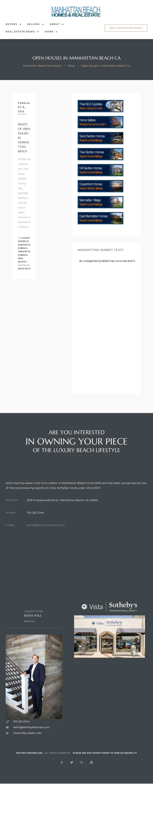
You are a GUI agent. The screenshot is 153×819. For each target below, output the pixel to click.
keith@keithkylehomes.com (46, 525)
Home (49, 31)
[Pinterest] (91, 762)
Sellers (33, 24)
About (55, 24)
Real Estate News (20, 31)
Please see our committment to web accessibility (105, 753)
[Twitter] (71, 762)
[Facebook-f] (61, 762)
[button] (125, 28)
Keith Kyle (24, 268)
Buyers (11, 24)
